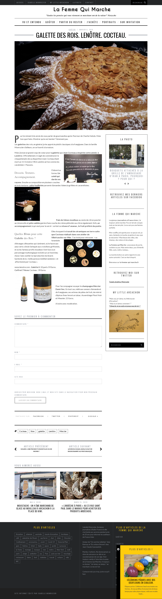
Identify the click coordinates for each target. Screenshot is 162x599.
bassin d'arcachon (51, 534)
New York (60, 550)
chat (52, 538)
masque (37, 550)
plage (25, 554)
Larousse (62, 546)
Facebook (38, 416)
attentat (29, 534)
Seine (29, 557)
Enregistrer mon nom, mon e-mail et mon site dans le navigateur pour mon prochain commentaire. (56, 393)
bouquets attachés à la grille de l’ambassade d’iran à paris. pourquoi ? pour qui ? (126, 174)
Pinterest (73, 416)
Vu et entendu (31, 22)
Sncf (35, 557)
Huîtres (25, 546)
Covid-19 (51, 542)
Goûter (50, 22)
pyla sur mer (55, 554)
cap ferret (43, 538)
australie (38, 534)
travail (51, 557)
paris (18, 554)
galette (41, 431)
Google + (93, 416)
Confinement (20, 542)
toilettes (43, 557)
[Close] (118, 549)
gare (17, 546)
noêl (68, 550)
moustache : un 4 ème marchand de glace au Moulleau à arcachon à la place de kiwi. (35, 508)
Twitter (56, 416)
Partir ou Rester (71, 22)
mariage (28, 550)
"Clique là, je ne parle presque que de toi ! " (125, 306)
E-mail (18, 364)
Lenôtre (52, 431)
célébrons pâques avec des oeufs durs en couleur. (141, 581)
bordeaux (64, 534)
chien (59, 538)
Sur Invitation (130, 22)
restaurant (20, 557)
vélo (67, 557)
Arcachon (19, 534)
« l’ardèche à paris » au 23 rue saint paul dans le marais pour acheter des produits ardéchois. (81, 508)
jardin (54, 546)
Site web (19, 377)
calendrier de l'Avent (29, 538)
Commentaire (21, 324)
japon (47, 546)
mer (44, 550)
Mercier (63, 431)
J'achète (120, 544)
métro (51, 550)
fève (32, 431)
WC (17, 561)
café (17, 538)
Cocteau (23, 431)
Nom (17, 352)
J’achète (92, 22)
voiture (60, 557)
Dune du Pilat (63, 542)
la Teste (19, 550)
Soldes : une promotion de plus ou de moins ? (36, 448)
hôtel (33, 546)
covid (42, 542)
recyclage (67, 554)
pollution (33, 554)
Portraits (109, 22)
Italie (40, 546)
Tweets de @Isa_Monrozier (119, 282)
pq (41, 554)
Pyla (46, 554)
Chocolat (67, 538)
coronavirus (33, 542)
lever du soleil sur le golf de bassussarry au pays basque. (80, 448)
